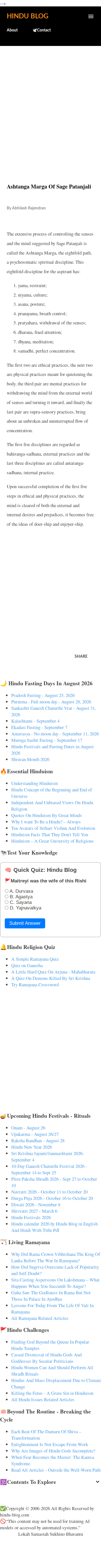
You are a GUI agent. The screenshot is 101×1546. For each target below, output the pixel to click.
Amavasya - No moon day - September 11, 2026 (55, 733)
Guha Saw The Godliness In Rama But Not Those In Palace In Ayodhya (51, 1295)
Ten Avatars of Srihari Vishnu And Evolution (53, 828)
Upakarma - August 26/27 (35, 1134)
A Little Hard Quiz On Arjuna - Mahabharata (53, 971)
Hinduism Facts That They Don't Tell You (49, 834)
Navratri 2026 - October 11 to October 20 (49, 1191)
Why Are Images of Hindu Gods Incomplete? (53, 1450)
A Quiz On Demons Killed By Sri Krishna (50, 978)
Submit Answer (25, 923)
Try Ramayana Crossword (35, 984)
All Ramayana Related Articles (39, 1318)
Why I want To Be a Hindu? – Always (46, 821)
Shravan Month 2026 (30, 759)
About (12, 30)
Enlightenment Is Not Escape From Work (49, 1444)
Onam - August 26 (28, 1127)
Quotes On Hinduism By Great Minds (46, 815)
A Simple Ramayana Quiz (35, 959)
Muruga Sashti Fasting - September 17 (46, 740)
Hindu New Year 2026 (31, 1147)
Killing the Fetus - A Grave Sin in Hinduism (52, 1393)
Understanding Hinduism (34, 783)
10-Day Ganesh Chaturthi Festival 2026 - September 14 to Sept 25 (49, 1169)
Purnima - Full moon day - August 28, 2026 (51, 701)
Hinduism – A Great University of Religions (52, 841)
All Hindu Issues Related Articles (42, 1399)
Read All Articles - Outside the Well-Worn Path (55, 1470)
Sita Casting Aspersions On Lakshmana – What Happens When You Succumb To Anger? (55, 1282)
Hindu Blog (27, 16)
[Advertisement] (50, 102)
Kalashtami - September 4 (35, 721)
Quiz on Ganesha (27, 965)
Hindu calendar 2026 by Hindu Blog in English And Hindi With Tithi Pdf (54, 1226)
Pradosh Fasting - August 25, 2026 (43, 695)
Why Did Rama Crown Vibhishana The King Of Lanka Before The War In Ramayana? (55, 1257)
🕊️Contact (41, 30)
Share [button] (81, 657)
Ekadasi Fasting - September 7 (39, 727)
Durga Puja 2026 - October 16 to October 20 (52, 1198)
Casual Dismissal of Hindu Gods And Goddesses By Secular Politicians (46, 1357)
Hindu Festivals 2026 (31, 1217)
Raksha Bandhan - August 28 (38, 1140)
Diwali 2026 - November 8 (35, 1204)
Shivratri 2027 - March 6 (34, 1211)
